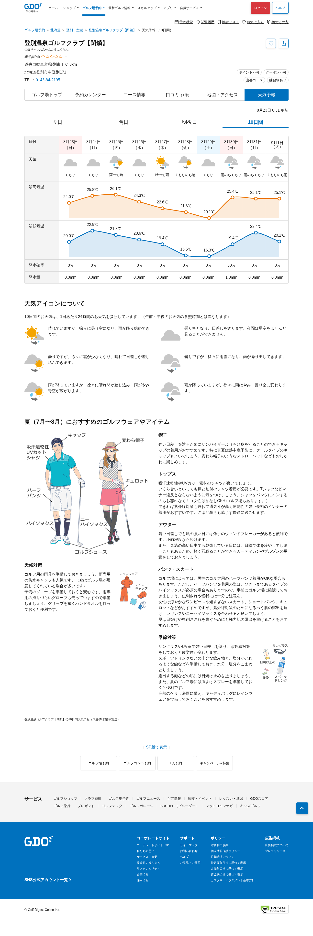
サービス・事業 (147, 857)
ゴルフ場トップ (46, 94)
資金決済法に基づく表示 (227, 874)
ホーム (53, 8)
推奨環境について (222, 857)
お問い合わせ (189, 851)
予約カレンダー (90, 94)
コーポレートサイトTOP (153, 845)
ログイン (260, 8)
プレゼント (86, 806)
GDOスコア (259, 798)
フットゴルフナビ (219, 806)
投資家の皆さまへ (148, 862)
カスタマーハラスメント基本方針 (233, 880)
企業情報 (142, 874)
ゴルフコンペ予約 (137, 763)
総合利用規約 (219, 845)
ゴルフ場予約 (34, 30)
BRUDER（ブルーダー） (179, 806)
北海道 (55, 30)
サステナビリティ (148, 868)
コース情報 (134, 94)
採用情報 (142, 880)
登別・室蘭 (74, 30)
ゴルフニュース (148, 798)
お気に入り (255, 22)
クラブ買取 (92, 798)
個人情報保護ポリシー (225, 851)
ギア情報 (174, 798)
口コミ (178, 94)
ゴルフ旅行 (61, 806)
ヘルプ (280, 8)
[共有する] (284, 43)
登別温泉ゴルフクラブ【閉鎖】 (112, 30)
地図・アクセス (222, 94)
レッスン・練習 (231, 798)
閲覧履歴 (207, 22)
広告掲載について (277, 845)
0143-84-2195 (48, 80)
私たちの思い (145, 851)
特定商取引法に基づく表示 (228, 862)
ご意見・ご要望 (190, 862)
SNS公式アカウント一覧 (46, 880)
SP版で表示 (156, 747)
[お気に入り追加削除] (271, 43)
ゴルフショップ (65, 798)
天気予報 (266, 94)
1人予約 (176, 763)
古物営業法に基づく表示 (227, 868)
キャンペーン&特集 (214, 763)
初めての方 (280, 22)
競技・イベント (200, 798)
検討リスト (230, 22)
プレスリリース (275, 851)
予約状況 (186, 22)
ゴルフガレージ (141, 806)
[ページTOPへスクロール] (302, 808)
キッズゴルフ (250, 806)
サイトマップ (189, 845)
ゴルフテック (112, 806)
